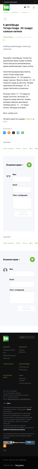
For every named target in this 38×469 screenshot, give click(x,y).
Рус (28, 7)
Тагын (21, 375)
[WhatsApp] (22, 132)
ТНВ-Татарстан (24, 367)
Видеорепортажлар (9, 355)
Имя (14, 174)
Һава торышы (8, 148)
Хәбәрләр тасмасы (9, 350)
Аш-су (25, 148)
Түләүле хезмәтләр (25, 383)
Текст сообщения (20, 195)
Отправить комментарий (23, 213)
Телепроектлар (8, 364)
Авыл (18, 148)
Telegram (29, 119)
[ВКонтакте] (4, 132)
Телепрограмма (24, 364)
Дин (31, 148)
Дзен (5, 121)
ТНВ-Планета (23, 370)
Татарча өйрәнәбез (22, 351)
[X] (13, 132)
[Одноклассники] (9, 132)
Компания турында (22, 379)
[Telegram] (18, 132)
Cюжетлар (6, 358)
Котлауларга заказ (7, 376)
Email (15, 185)
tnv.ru (29, 409)
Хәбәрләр (6, 347)
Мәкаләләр (23, 347)
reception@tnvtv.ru (13, 399)
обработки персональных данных (14, 429)
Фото (4, 353)
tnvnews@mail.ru (25, 399)
